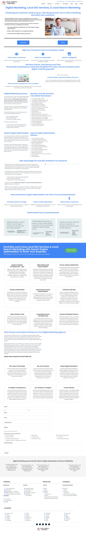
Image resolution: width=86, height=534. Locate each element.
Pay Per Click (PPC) (10, 437)
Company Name (8, 422)
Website (6, 427)
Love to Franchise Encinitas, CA (74, 234)
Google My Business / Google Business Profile (16, 440)
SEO (17, 136)
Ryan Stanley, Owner (49, 232)
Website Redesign (10, 435)
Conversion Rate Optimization (12, 438)
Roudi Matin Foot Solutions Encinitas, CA (21, 232)
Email (5, 412)
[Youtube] (43, 524)
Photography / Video (36, 438)
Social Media (60, 437)
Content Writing (35, 437)
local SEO (10, 18)
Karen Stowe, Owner (75, 231)
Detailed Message (8, 442)
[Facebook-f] (37, 524)
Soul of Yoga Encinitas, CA (48, 235)
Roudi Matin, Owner (21, 230)
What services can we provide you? (12, 433)
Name (6, 406)
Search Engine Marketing (63, 438)
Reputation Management (63, 435)
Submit (6, 453)
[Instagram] (46, 524)
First (5, 410)
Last (28, 410)
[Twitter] (40, 524)
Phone (5, 417)
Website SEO (34, 435)
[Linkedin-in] (49, 524)
